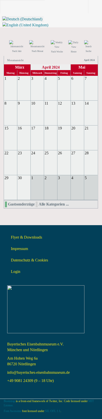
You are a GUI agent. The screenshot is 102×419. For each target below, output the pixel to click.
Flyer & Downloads (26, 237)
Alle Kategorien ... (54, 204)
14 (87, 103)
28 (87, 153)
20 (73, 128)
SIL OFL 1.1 (52, 411)
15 (6, 128)
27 (73, 153)
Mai (81, 67)
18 (47, 128)
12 (60, 103)
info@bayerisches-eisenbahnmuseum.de (38, 372)
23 (20, 153)
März (19, 67)
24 (33, 153)
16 (20, 128)
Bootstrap (9, 401)
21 (87, 128)
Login (15, 271)
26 (60, 153)
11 (46, 103)
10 (33, 103)
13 (73, 103)
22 (6, 153)
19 (60, 128)
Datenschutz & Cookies (29, 260)
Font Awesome (12, 411)
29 (6, 178)
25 (47, 153)
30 (20, 178)
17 (33, 128)
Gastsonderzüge (21, 204)
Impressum (19, 249)
